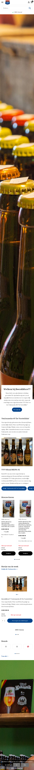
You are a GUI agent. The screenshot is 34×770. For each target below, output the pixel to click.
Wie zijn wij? (17, 409)
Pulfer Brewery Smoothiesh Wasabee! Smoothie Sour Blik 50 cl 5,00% (8, 524)
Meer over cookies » (17, 768)
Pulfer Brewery (5, 519)
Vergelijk (6, 531)
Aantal (4, 621)
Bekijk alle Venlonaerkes (8, 569)
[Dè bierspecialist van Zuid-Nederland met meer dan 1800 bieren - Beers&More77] (9, 2)
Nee (25, 765)
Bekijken (8, 553)
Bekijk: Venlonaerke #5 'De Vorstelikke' (14, 488)
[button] (14, 559)
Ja (16, 765)
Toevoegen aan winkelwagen (20, 620)
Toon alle (4, 656)
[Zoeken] (30, 8)
